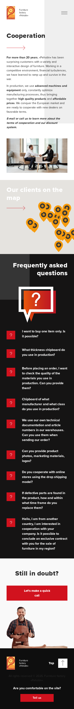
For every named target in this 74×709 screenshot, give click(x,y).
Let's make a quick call (37, 593)
